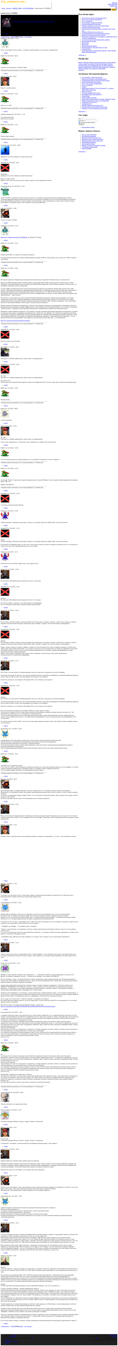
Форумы (8, 8)
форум (14, 1335)
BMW (104, 68)
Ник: (80, 119)
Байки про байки (83, 68)
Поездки (110, 64)
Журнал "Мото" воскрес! (89, 97)
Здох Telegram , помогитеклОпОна (92, 22)
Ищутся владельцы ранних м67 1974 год (94, 35)
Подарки (81, 65)
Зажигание (105, 67)
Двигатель (112, 67)
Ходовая (96, 62)
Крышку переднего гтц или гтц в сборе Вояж (95, 25)
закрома (6, 1339)
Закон (100, 67)
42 (21, 37)
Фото (105, 62)
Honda (100, 68)
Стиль (89, 64)
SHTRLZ (114, 1336)
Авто (90, 68)
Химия (101, 62)
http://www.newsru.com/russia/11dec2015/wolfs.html (15, 320)
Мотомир (93, 65)
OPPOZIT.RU (113, 1335)
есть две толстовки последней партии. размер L (96, 39)
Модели (106, 65)
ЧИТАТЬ (114, 3)
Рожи (93, 64)
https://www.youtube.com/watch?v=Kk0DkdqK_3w (15, 237)
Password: (81, 120)
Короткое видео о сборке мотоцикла (92, 139)
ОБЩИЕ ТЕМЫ (17, 8)
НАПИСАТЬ (113, 6)
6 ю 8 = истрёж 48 (87, 21)
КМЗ (93, 67)
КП (116, 7)
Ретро (96, 64)
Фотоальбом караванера (89, 136)
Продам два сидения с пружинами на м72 (94, 18)
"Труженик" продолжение (89, 147)
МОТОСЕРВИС (87, 148)
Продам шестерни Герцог (89, 46)
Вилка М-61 (85, 43)
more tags (81, 70)
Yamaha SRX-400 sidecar (89, 142)
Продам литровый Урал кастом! (91, 24)
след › (26, 37)
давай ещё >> (82, 55)
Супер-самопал (111, 62)
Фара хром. (85, 44)
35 (11, 37)
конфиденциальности (11, 1341)
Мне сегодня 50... (87, 91)
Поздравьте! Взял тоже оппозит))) (92, 94)
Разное (105, 64)
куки (32, 1338)
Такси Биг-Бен (86, 49)
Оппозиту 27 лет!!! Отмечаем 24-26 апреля (94, 108)
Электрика (85, 62)
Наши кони (87, 65)
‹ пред (7, 37)
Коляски (80, 67)
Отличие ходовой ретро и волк (91, 27)
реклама (6, 1343)
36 (12, 37)
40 (18, 37)
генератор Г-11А (87, 104)
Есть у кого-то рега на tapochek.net (92, 19)
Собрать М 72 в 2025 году (89, 102)
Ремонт (101, 64)
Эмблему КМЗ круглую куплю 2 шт (92, 32)
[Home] (13, 2)
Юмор (80, 62)
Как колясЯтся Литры (88, 144)
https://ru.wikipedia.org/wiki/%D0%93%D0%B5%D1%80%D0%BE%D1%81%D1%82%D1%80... (28, 1006)
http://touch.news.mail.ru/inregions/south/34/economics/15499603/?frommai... (34, 21)
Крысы (111, 65)
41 (19, 37)
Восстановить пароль (88, 127)
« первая (3, 37)
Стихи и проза (82, 64)
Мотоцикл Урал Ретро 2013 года (91, 137)
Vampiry (84, 86)
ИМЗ (96, 67)
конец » (30, 37)
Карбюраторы (88, 67)
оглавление (12, 1336)
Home (3, 8)
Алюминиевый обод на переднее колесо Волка (96, 33)
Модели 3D (100, 65)
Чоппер (91, 62)
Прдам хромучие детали (89, 41)
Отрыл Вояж (85, 96)
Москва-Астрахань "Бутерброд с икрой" (94, 145)
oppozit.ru (95, 68)
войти (6, 33)
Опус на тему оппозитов (89, 134)
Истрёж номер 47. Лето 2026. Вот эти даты (94, 47)
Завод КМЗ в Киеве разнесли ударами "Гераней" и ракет (98, 99)
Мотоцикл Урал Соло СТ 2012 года (92, 141)
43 (22, 37)
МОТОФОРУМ (112, 4)
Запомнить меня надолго (87, 122)
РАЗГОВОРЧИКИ (28, 8)
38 (15, 37)
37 (14, 37)
